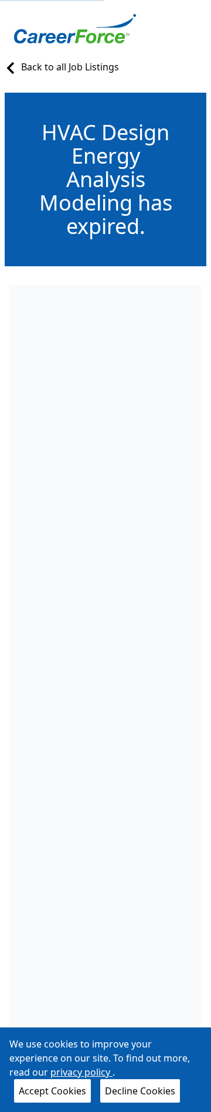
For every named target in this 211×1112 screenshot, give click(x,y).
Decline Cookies (140, 1090)
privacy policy (81, 1072)
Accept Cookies (52, 1090)
